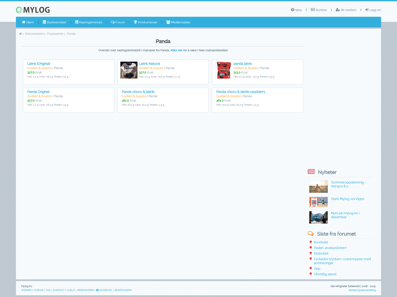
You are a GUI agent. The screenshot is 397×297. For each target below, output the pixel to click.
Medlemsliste (180, 22)
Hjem (29, 22)
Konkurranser (147, 22)
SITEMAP (26, 290)
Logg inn (374, 10)
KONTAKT (59, 290)
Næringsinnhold (90, 22)
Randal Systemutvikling (362, 290)
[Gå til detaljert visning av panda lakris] (223, 77)
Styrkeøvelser (56, 22)
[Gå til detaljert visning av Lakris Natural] (129, 77)
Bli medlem (348, 10)
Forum (120, 22)
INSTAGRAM (124, 290)
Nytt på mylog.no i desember (345, 215)
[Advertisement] (163, 147)
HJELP (71, 290)
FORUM (38, 290)
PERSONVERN (85, 290)
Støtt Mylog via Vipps (347, 199)
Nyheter (321, 10)
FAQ (48, 290)
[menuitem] (28, 22)
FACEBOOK (105, 290)
